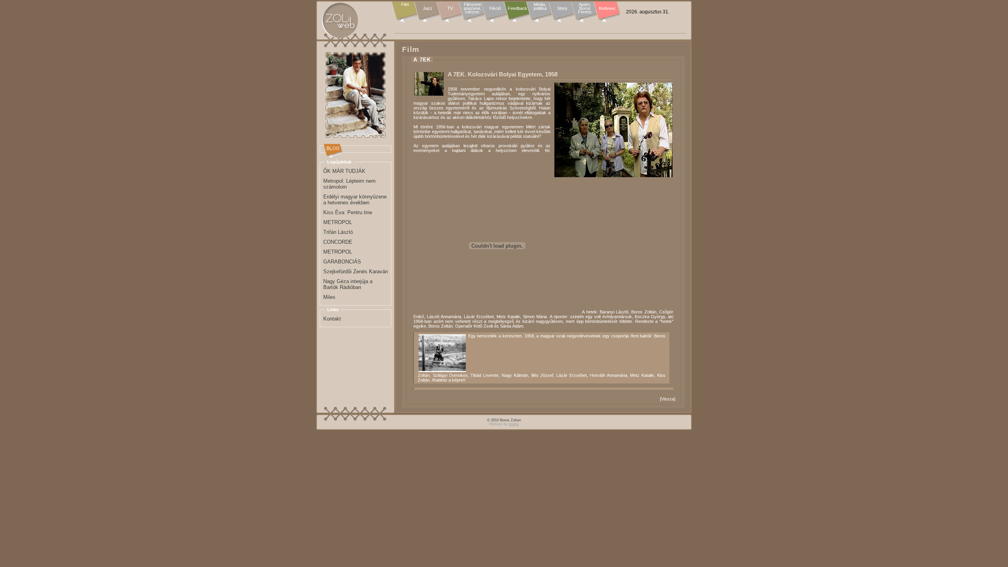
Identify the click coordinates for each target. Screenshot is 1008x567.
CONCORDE (337, 242)
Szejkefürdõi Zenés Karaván (355, 271)
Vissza (667, 399)
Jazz (427, 8)
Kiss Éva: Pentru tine (347, 212)
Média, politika (540, 6)
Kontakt (332, 319)
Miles (329, 297)
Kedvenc (607, 8)
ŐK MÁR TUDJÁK (344, 171)
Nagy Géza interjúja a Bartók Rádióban (347, 284)
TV (450, 8)
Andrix (514, 424)
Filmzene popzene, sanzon (473, 8)
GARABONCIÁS (342, 262)
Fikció (495, 8)
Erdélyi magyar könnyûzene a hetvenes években (355, 200)
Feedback (517, 8)
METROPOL (337, 222)
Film (405, 5)
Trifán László (338, 232)
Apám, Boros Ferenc (585, 8)
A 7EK (422, 60)
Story (562, 8)
